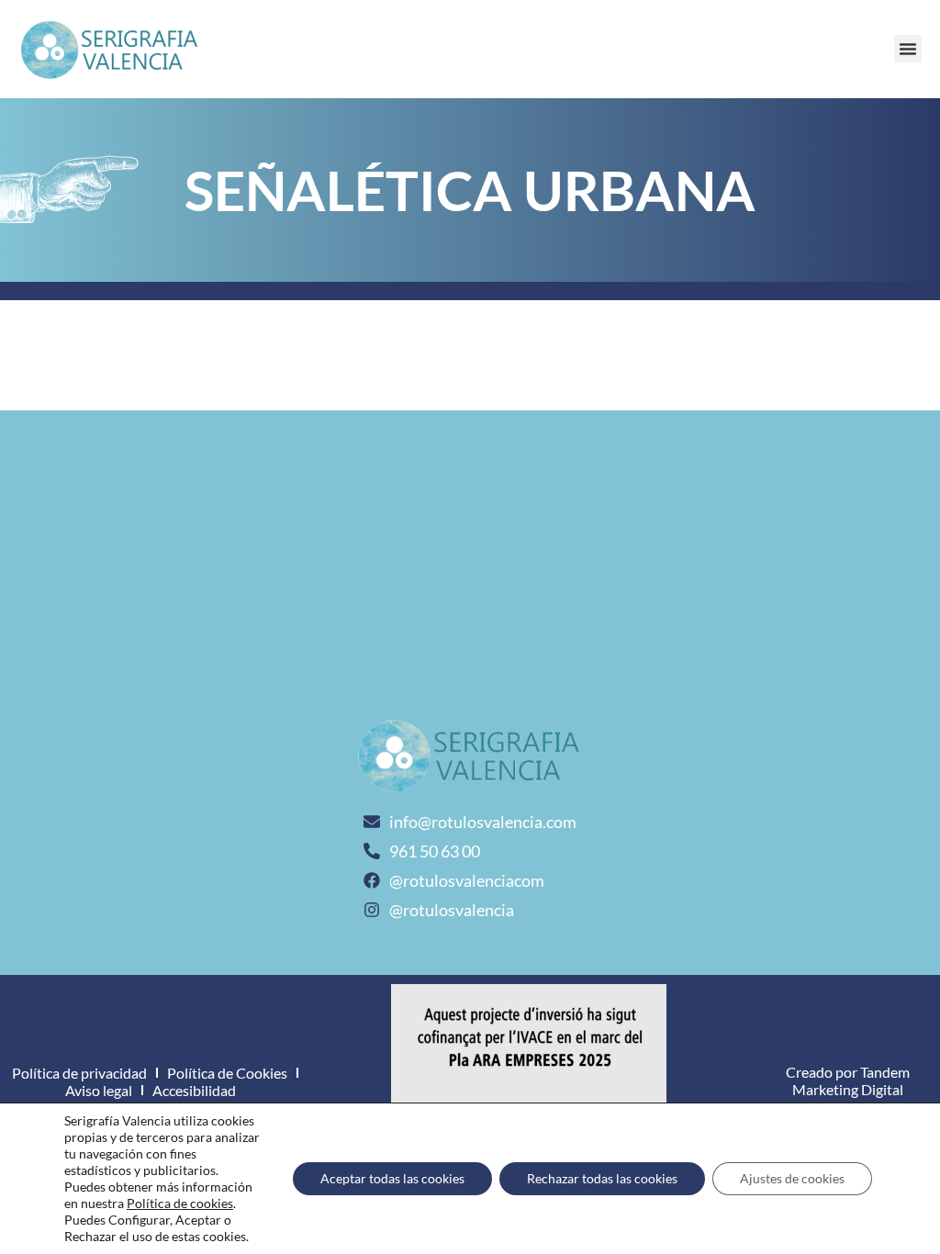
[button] (908, 48)
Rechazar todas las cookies (602, 1178)
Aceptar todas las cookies (392, 1178)
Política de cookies (180, 1203)
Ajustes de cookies (792, 1178)
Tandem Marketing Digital (851, 1080)
